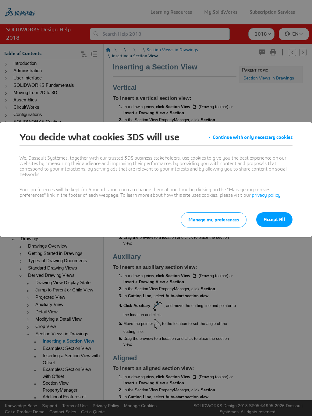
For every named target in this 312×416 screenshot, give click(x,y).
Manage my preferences (213, 219)
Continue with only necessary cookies (252, 137)
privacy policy (266, 195)
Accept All (274, 219)
